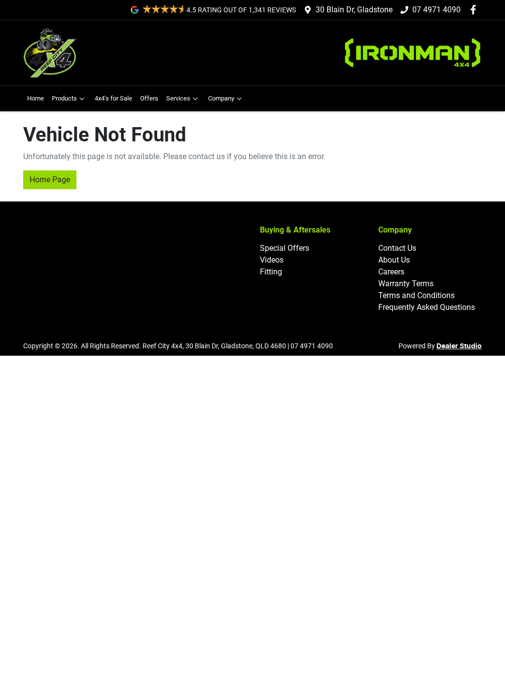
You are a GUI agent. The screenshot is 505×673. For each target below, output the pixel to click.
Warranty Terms (405, 283)
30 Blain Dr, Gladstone (354, 9)
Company (221, 98)
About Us (394, 260)
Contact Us (397, 248)
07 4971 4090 (436, 9)
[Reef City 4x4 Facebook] (475, 9)
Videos (272, 260)
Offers (149, 98)
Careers (391, 271)
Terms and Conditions (416, 295)
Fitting (271, 271)
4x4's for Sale (113, 98)
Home (35, 98)
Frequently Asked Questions (426, 307)
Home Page (50, 179)
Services (178, 98)
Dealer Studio (459, 346)
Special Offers (284, 248)
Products (64, 98)
